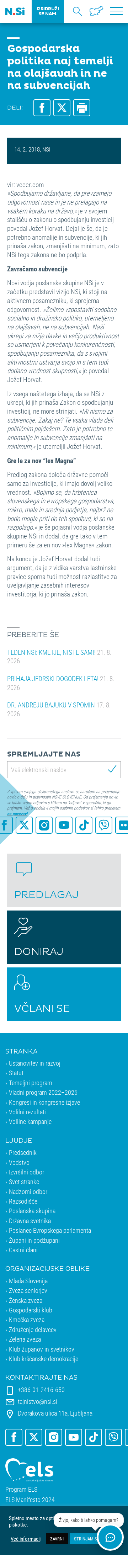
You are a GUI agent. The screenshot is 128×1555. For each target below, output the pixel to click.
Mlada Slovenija (28, 1281)
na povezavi (17, 813)
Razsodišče (23, 1201)
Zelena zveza (25, 1339)
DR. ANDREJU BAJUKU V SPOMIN (59, 709)
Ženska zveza (25, 1300)
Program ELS (21, 1489)
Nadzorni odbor (28, 1191)
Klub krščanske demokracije (43, 1358)
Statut (16, 1072)
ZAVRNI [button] (57, 1538)
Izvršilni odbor (26, 1172)
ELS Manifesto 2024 (30, 1500)
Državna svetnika (30, 1220)
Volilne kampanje (30, 1121)
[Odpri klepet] (110, 1537)
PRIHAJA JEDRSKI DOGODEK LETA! (60, 683)
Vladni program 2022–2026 (43, 1092)
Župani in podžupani (34, 1240)
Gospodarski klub (30, 1310)
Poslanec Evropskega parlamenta (50, 1230)
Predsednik (23, 1152)
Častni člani (23, 1250)
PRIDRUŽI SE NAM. (48, 11)
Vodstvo (19, 1162)
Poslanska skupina (32, 1210)
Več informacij (26, 1539)
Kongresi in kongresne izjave (44, 1102)
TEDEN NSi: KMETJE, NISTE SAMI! (59, 656)
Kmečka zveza (26, 1319)
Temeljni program (30, 1082)
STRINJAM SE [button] (86, 1538)
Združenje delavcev (33, 1329)
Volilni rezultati (27, 1112)
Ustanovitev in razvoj (34, 1063)
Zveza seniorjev (28, 1290)
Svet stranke (24, 1181)
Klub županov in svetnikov (41, 1349)
